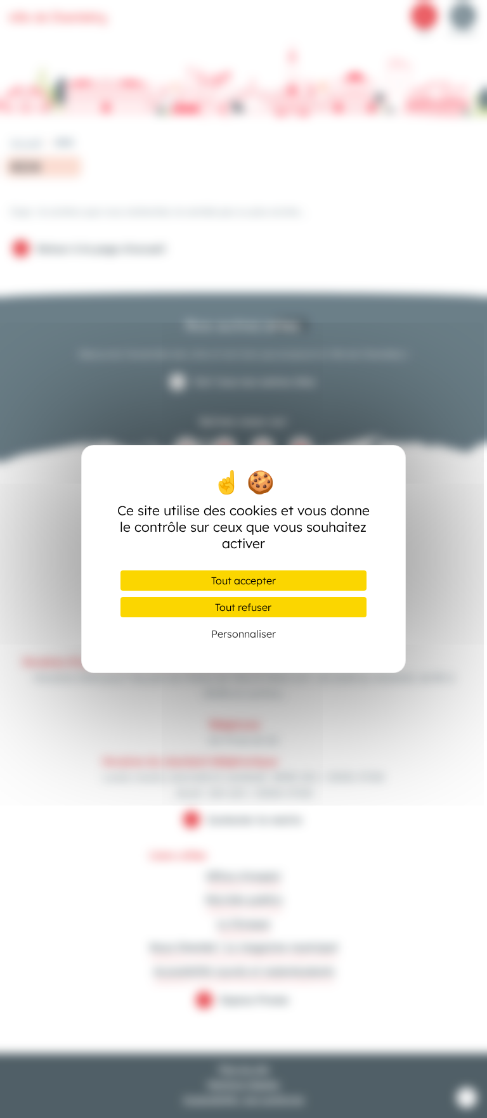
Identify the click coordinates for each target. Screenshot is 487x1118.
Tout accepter (243, 580)
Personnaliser (243, 633)
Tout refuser (243, 607)
